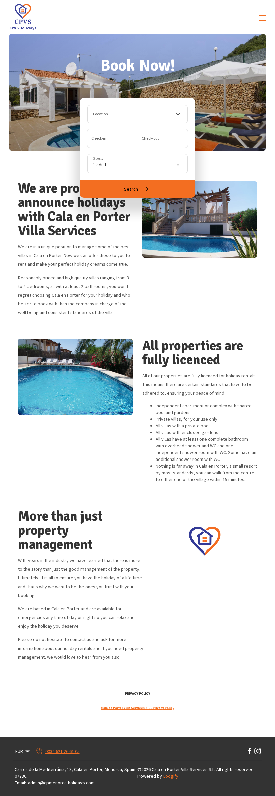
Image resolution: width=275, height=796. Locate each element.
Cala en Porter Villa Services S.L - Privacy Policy (137, 708)
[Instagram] (258, 751)
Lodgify (170, 776)
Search (131, 189)
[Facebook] (249, 751)
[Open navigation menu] (262, 18)
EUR (19, 751)
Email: (20, 783)
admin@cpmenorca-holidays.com (61, 783)
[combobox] (137, 114)
